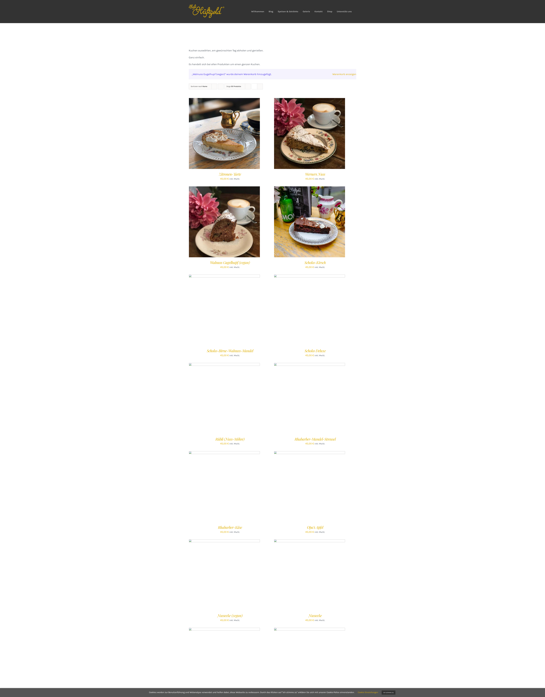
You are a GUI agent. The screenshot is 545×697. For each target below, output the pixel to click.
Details (235, 134)
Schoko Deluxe (315, 350)
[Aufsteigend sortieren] (221, 86)
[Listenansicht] (260, 86)
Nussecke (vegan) (229, 615)
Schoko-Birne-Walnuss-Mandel (230, 350)
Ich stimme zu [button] (388, 692)
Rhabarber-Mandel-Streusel (315, 439)
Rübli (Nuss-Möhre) (229, 439)
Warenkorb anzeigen (344, 74)
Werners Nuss (315, 174)
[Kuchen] (224, 221)
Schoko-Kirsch (315, 262)
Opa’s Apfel (315, 527)
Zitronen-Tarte (230, 174)
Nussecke (315, 615)
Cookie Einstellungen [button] (368, 692)
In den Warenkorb (218, 134)
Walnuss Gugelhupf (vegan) (230, 262)
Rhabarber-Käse (230, 527)
